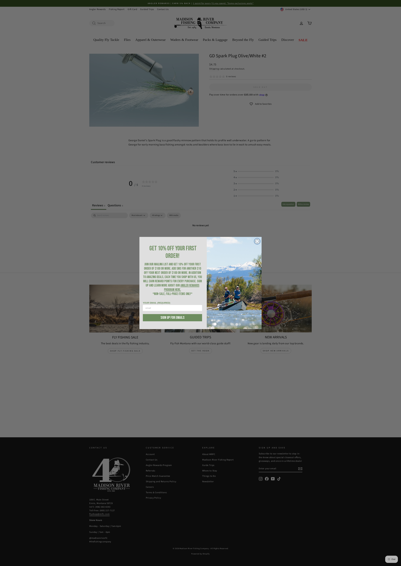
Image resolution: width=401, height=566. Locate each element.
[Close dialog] (257, 241)
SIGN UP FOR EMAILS (173, 317)
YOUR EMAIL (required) (156, 303)
